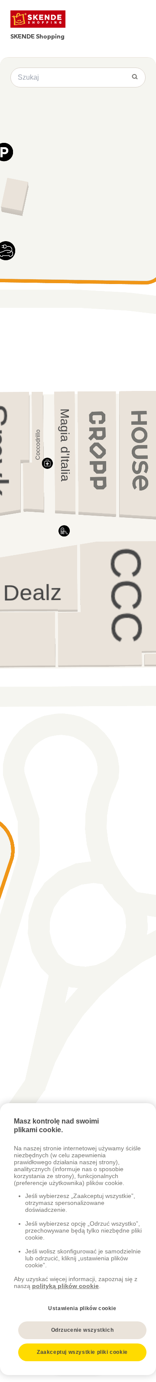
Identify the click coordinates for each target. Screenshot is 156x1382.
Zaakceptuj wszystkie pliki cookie (82, 1352)
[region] (78, 1239)
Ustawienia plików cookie (82, 1308)
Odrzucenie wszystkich (82, 1330)
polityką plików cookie (65, 1285)
